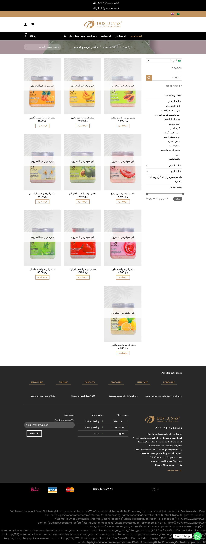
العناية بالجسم (136, 36)
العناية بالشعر (120, 36)
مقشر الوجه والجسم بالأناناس (42, 117)
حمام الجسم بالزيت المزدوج (167, 114)
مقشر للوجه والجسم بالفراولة (83, 269)
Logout (121, 433)
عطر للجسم (92, 36)
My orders (119, 421)
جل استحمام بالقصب (170, 110)
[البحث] (65, 36)
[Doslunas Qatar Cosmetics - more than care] (103, 24)
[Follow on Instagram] (153, 489)
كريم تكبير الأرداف (171, 132)
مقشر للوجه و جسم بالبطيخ (123, 193)
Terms (95, 433)
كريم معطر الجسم (171, 136)
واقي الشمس (174, 158)
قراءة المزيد (122, 126)
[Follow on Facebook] (158, 489)
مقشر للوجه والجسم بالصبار (42, 269)
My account (118, 427)
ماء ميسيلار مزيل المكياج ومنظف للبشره (165, 179)
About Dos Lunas (168, 427)
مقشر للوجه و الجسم (170, 149)
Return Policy (92, 421)
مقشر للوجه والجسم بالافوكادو (82, 193)
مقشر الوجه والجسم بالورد (123, 269)
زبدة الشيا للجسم (172, 119)
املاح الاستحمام (173, 106)
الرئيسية (127, 47)
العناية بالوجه (106, 36)
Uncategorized (173, 95)
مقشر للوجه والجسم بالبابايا (123, 117)
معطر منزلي (74, 36)
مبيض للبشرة (174, 141)
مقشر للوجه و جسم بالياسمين (42, 193)
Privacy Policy (92, 427)
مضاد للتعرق (174, 145)
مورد (83, 36)
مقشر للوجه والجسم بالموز (83, 117)
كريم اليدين (175, 128)
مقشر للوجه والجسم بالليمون (123, 345)
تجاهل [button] (90, 2)
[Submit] (149, 77)
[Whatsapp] (197, 536)
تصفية (178, 199)
